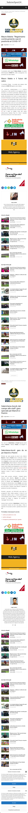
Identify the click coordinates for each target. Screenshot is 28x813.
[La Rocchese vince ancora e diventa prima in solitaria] (5, 312)
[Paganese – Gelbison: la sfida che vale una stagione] (5, 276)
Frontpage (3, 228)
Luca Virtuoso (12, 221)
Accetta (14, 802)
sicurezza (4, 99)
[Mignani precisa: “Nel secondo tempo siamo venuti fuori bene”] (5, 240)
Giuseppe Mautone (13, 241)
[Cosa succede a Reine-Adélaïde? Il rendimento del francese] (5, 226)
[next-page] (4, 259)
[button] (26, 790)
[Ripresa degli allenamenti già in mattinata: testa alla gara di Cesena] (5, 247)
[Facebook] (2, 187)
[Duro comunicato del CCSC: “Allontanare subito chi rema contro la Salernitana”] (5, 254)
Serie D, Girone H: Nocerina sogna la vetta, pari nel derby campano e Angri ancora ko (18, 219)
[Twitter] (5, 187)
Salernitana (6, 11)
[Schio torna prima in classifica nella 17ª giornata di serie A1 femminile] (5, 341)
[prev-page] (2, 259)
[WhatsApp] (8, 187)
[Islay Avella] (2, 44)
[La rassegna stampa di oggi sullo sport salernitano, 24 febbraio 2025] (5, 370)
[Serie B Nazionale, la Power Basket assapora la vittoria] (5, 349)
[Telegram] (14, 187)
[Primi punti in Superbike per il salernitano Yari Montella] (5, 305)
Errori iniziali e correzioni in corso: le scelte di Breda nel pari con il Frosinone (18, 362)
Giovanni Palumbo (13, 234)
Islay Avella (6, 44)
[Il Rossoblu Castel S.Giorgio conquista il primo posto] (5, 327)
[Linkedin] (11, 187)
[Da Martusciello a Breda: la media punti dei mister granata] (5, 233)
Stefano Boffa (12, 227)
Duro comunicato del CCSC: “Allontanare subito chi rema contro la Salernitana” (18, 254)
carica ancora (13, 375)
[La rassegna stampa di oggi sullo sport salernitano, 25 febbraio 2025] (5, 291)
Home (2, 11)
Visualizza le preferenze (14, 810)
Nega (14, 806)
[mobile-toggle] (2, 7)
